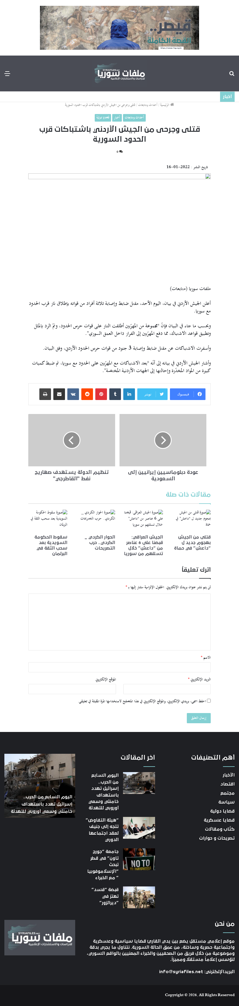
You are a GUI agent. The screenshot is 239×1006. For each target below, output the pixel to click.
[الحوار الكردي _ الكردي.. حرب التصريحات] (95, 521)
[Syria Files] (119, 73)
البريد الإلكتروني (199, 679)
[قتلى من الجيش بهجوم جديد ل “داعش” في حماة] (191, 521)
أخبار (117, 118)
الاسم (206, 657)
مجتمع (227, 793)
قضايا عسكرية (219, 820)
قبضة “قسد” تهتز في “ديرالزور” (105, 896)
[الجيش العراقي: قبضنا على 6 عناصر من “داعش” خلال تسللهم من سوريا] (143, 521)
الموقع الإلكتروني (106, 679)
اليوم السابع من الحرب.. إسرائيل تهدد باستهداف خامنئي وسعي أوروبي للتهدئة (41, 804)
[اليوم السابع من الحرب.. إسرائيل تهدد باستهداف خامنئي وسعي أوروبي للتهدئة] (139, 783)
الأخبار (229, 775)
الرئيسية (165, 105)
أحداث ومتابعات (147, 105)
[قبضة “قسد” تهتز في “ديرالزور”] (139, 897)
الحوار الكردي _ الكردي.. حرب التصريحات (100, 542)
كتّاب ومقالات (220, 829)
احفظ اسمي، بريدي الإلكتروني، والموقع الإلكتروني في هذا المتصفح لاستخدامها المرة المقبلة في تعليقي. (142, 701)
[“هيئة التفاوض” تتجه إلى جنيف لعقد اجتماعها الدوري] (139, 828)
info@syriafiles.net (181, 972)
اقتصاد (227, 784)
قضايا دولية (102, 118)
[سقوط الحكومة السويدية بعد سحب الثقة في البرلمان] (47, 521)
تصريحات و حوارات (217, 838)
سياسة (226, 802)
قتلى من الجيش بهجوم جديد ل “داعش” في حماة (192, 542)
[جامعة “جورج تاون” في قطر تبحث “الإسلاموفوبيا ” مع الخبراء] (139, 859)
